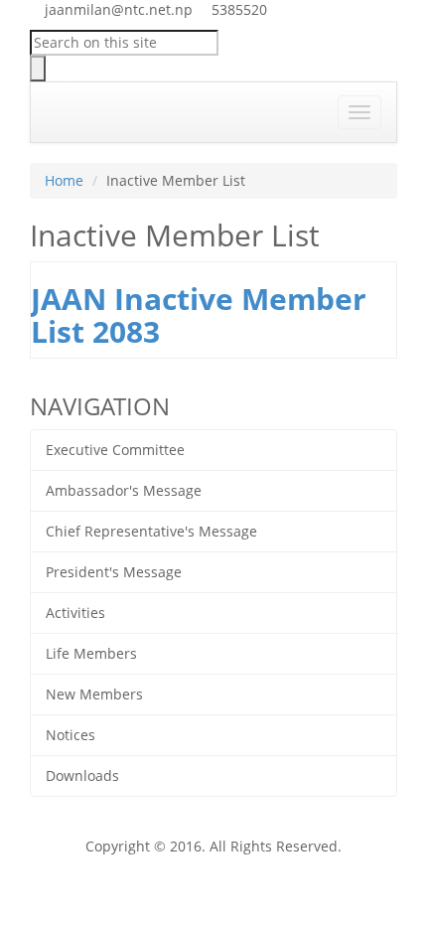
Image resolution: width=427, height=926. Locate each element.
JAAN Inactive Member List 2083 (198, 315)
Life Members (91, 653)
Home (64, 180)
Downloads (82, 775)
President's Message (114, 571)
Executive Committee (115, 449)
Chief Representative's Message (151, 531)
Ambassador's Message (124, 490)
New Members (94, 694)
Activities (75, 612)
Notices (70, 734)
